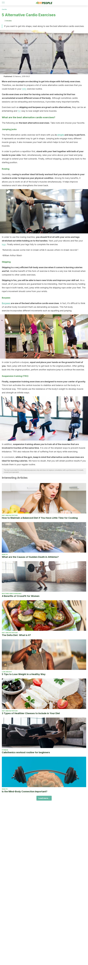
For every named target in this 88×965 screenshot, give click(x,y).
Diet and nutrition (10, 515)
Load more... (44, 798)
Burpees (6, 303)
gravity (81, 381)
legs (4, 244)
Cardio (4, 9)
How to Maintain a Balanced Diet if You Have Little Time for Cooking (40, 517)
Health (5, 554)
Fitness (5, 750)
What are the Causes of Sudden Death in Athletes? (30, 557)
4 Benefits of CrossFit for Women (20, 596)
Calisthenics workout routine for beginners (26, 752)
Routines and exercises (11, 593)
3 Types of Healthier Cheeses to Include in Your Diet (31, 713)
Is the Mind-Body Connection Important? (24, 791)
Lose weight (7, 672)
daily (24, 89)
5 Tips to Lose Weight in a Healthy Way (23, 674)
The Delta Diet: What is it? (16, 635)
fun (19, 111)
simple (60, 135)
